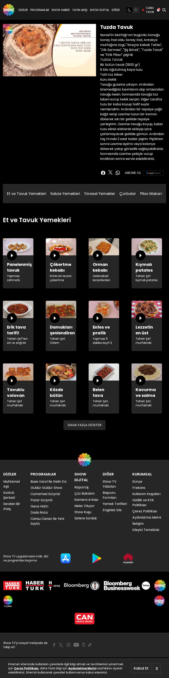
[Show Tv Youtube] (76, 645)
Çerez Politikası (26, 668)
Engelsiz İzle (112, 510)
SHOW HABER (61, 10)
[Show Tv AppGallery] (128, 558)
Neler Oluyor (84, 505)
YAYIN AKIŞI (79, 10)
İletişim (138, 523)
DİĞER (116, 10)
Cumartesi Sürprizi (45, 494)
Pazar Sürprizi (41, 500)
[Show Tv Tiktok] (90, 645)
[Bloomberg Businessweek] (127, 585)
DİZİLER (23, 10)
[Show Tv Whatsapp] (118, 172)
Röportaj (81, 487)
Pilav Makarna (152, 193)
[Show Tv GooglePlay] (96, 558)
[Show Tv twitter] (110, 172)
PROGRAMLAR (39, 10)
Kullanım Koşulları (146, 494)
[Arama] (164, 10)
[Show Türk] (8, 601)
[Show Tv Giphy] (83, 645)
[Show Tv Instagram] (68, 645)
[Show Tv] (8, 10)
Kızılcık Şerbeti (9, 495)
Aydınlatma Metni (82, 668)
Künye (137, 481)
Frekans (138, 487)
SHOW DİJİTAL (99, 10)
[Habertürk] (12, 585)
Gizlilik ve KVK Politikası (143, 502)
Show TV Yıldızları (109, 484)
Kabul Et (141, 668)
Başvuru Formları (109, 495)
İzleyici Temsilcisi (145, 529)
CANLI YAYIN (150, 10)
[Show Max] (160, 601)
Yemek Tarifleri (115, 503)
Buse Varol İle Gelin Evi (48, 481)
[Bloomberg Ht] (82, 585)
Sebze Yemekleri (65, 193)
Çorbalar (127, 193)
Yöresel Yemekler (99, 193)
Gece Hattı (39, 506)
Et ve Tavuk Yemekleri (26, 193)
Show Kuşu (82, 512)
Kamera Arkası (86, 499)
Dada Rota (39, 512)
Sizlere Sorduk (85, 518)
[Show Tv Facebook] (54, 645)
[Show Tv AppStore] (65, 558)
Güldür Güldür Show (46, 487)
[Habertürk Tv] (35, 585)
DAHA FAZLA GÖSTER (84, 425)
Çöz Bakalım (84, 493)
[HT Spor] (54, 585)
